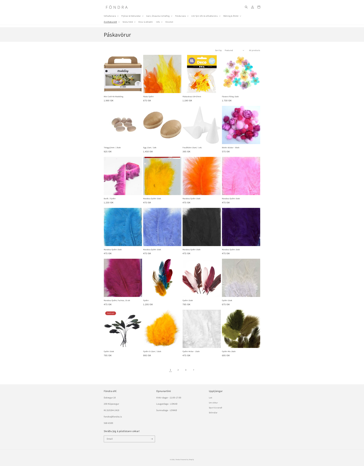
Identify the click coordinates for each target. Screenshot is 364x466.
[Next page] (193, 370)
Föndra (177, 459)
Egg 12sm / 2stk (149, 147)
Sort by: (218, 50)
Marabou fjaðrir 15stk (152, 198)
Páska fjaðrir (148, 96)
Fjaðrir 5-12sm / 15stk (152, 351)
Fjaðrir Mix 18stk (228, 351)
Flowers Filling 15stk (230, 96)
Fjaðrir (146, 300)
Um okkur (213, 402)
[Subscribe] (152, 439)
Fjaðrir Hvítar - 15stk (191, 351)
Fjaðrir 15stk (188, 300)
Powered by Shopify (187, 459)
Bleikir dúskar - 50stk (230, 147)
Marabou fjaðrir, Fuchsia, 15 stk (117, 300)
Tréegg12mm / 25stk (112, 147)
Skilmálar (213, 412)
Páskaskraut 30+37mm (192, 96)
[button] (111, 16)
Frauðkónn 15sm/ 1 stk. (192, 147)
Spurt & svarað (215, 407)
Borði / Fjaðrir (110, 198)
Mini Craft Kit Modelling (113, 96)
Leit (210, 397)
